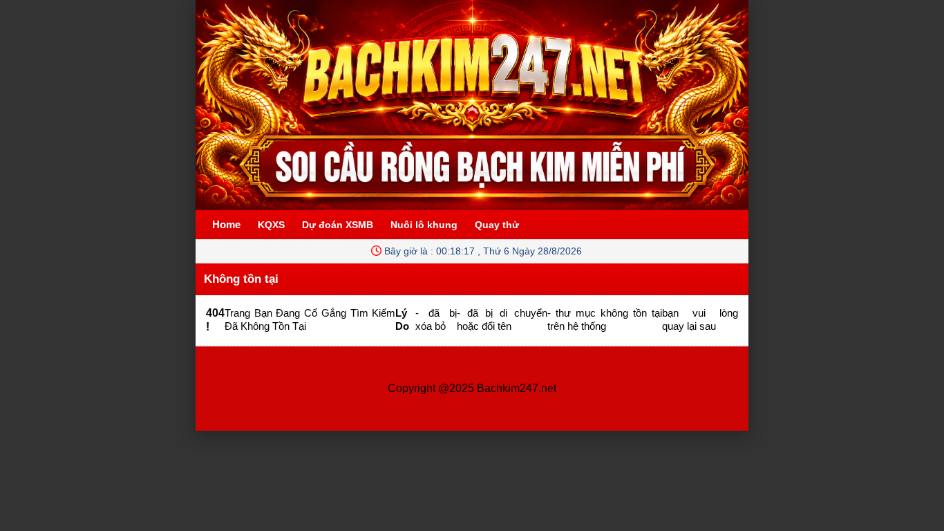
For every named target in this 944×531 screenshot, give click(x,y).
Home (226, 224)
